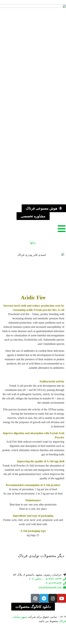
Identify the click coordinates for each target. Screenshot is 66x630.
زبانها (33, 242)
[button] (5, 561)
